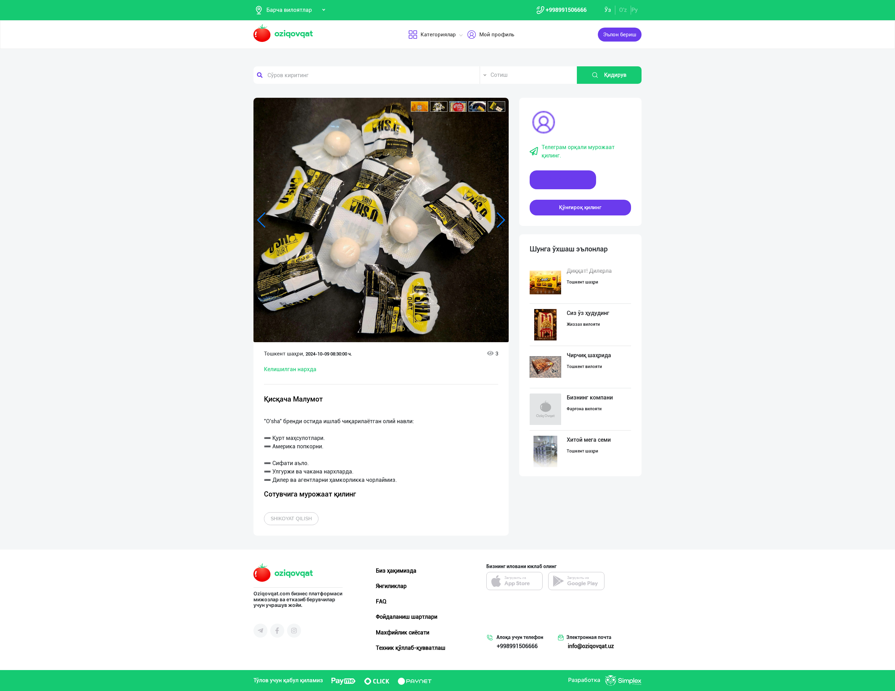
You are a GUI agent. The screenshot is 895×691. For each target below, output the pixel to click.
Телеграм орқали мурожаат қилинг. (578, 151)
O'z (623, 10)
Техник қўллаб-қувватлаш (410, 648)
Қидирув (615, 75)
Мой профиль (496, 34)
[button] (419, 106)
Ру (634, 10)
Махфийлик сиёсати (402, 632)
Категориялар (438, 34)
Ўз (607, 10)
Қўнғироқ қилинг (580, 207)
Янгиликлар (391, 586)
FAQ (381, 601)
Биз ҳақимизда (396, 570)
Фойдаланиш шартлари (406, 616)
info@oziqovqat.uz (591, 646)
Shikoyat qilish (291, 518)
